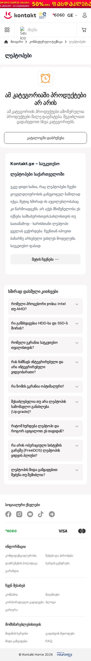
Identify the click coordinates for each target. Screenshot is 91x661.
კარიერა (11, 610)
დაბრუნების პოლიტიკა (21, 563)
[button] (73, 15)
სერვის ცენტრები (57, 563)
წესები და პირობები (59, 555)
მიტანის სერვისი (16, 633)
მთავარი (17, 42)
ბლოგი (51, 602)
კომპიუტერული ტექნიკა (45, 42)
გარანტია (12, 571)
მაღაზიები (52, 594)
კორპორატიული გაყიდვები (24, 602)
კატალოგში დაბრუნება (45, 138)
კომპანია (11, 594)
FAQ (49, 641)
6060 (58, 15)
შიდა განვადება (16, 641)
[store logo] (20, 15)
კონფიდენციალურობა (21, 555)
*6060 (11, 531)
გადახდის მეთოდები (60, 633)
